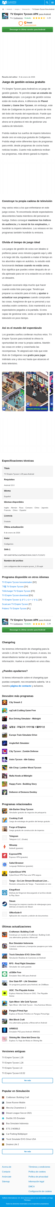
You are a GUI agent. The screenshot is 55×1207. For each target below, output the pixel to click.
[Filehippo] (9, 2)
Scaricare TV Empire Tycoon (15, 604)
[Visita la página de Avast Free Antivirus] (27, 23)
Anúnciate (6, 1177)
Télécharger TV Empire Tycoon (16, 591)
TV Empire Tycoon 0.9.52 (13, 1073)
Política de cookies (37, 1172)
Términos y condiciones (39, 1167)
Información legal (36, 1181)
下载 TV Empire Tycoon (13, 587)
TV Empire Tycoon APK (30, 14)
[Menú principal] (52, 2)
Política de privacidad (38, 1177)
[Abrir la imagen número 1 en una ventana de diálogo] (37, 391)
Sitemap (6, 1181)
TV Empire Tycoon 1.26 (12, 1063)
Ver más (27, 1080)
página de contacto (20, 686)
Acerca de (6, 1167)
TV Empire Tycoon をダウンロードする (20, 600)
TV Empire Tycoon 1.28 (12, 1057)
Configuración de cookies (40, 1191)
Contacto (6, 1172)
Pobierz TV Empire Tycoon (14, 608)
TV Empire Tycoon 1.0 (12, 1068)
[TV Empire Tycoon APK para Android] (5, 16)
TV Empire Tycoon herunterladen (17, 582)
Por (16, 18)
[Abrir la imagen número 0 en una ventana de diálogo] (13, 391)
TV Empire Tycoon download (15, 595)
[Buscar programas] (47, 2)
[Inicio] (3, 9)
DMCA (32, 1186)
